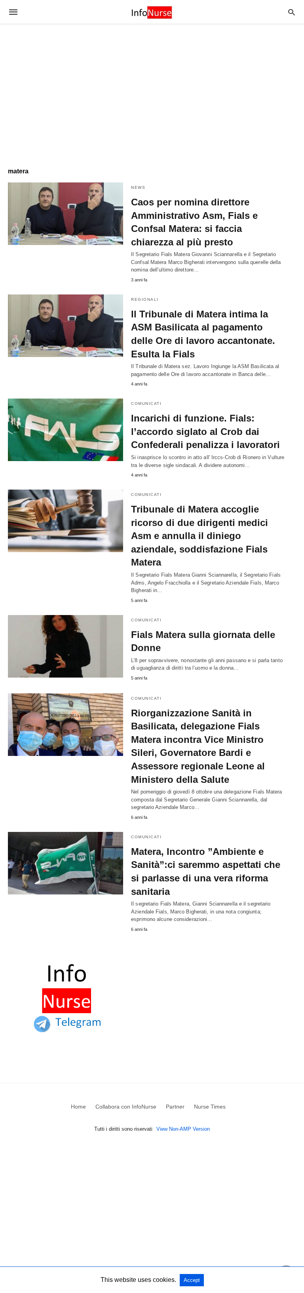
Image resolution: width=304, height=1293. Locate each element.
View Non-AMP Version (183, 1129)
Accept (192, 1280)
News (138, 187)
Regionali (145, 299)
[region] (152, 91)
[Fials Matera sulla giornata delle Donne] (65, 646)
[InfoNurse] (151, 12)
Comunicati (146, 403)
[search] (291, 12)
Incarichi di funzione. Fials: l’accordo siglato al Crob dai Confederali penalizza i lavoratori (205, 431)
